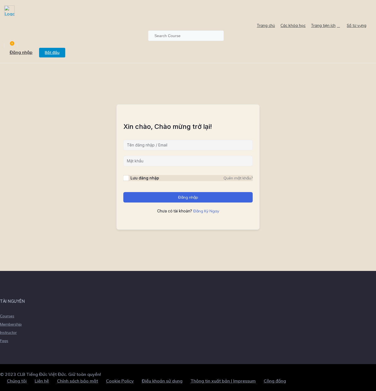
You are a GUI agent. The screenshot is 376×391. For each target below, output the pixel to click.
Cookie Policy (120, 381)
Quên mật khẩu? (238, 178)
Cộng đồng (275, 381)
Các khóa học (293, 25)
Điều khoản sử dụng (162, 381)
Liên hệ (42, 381)
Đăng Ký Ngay (206, 211)
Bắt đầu (52, 52)
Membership (11, 324)
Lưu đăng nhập (144, 178)
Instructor (8, 332)
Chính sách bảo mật (77, 381)
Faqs (4, 340)
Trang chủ (266, 25)
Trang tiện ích (323, 25)
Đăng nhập (21, 52)
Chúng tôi (17, 381)
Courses (7, 316)
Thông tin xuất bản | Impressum (223, 381)
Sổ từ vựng (356, 25)
